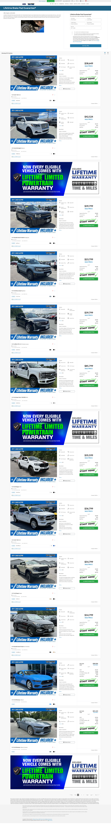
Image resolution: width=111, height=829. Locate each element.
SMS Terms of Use (42, 819)
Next (87, 794)
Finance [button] (71, 3)
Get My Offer (85, 45)
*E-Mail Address (73, 22)
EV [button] (57, 3)
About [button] (87, 3)
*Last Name (89, 18)
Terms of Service (79, 41)
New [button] (53, 3)
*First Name (73, 18)
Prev (75, 794)
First (71, 794)
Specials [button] (67, 3)
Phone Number (89, 22)
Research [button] (83, 3)
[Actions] (55, 95)
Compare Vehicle (94, 103)
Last (91, 794)
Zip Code (72, 26)
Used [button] (55, 3)
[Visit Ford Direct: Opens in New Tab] (50, 820)
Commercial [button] (61, 3)
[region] (89, 73)
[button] (56, 73)
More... (60, 85)
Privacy (37, 819)
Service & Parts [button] (77, 3)
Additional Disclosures (48, 819)
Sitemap (34, 819)
